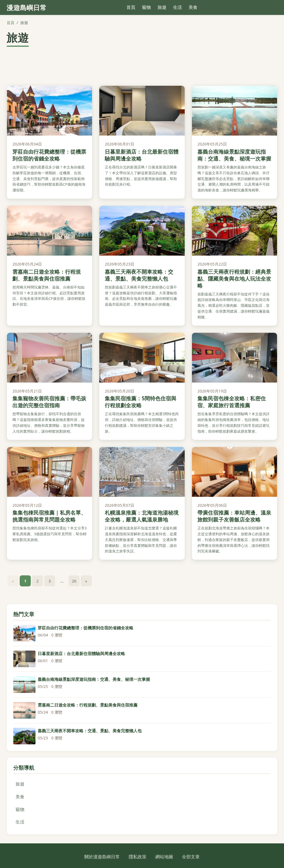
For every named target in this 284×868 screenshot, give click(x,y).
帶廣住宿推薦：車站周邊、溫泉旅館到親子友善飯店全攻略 (234, 516)
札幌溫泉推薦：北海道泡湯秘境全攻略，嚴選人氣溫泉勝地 (142, 516)
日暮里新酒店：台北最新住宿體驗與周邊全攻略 (142, 155)
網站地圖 (164, 857)
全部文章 (191, 857)
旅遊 (162, 7)
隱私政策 (137, 857)
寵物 (146, 7)
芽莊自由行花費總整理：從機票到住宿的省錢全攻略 (49, 155)
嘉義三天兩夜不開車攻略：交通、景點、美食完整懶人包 (139, 275)
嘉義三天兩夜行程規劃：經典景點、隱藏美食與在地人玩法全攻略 (234, 278)
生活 (177, 7)
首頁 (130, 7)
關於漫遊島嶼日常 (102, 857)
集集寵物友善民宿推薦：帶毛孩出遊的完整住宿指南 (49, 401)
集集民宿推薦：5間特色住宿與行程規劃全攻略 (140, 401)
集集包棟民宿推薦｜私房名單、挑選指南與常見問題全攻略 (49, 516)
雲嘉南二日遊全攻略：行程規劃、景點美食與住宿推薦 (46, 275)
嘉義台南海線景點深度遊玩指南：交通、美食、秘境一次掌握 (234, 155)
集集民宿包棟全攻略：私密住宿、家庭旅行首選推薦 (231, 401)
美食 (193, 7)
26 (74, 581)
